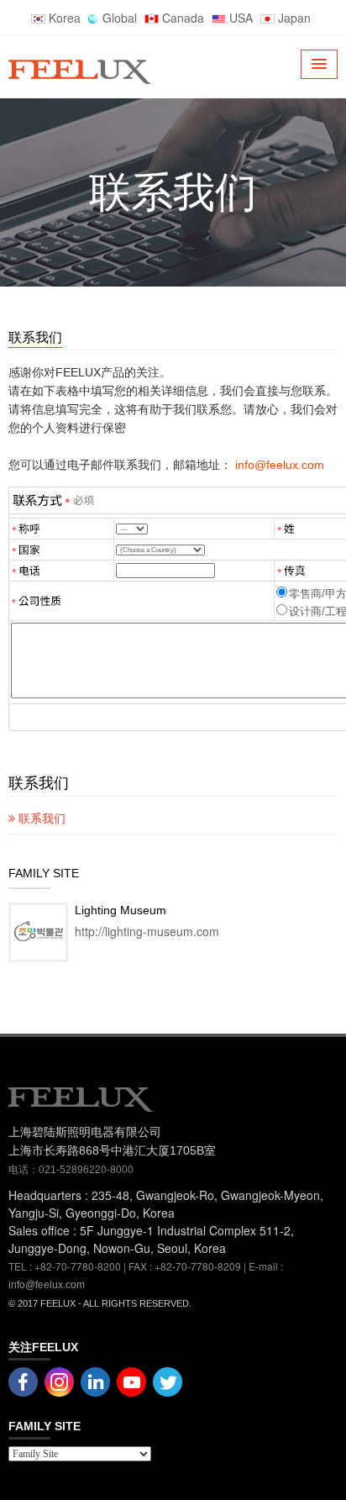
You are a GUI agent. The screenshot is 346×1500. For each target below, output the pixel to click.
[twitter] (167, 1379)
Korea (63, 17)
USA (239, 17)
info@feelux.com (46, 1285)
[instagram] (131, 1379)
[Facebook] (23, 1379)
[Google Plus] (59, 1379)
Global (118, 17)
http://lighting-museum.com (147, 931)
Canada (181, 17)
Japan (293, 17)
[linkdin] (95, 1379)
